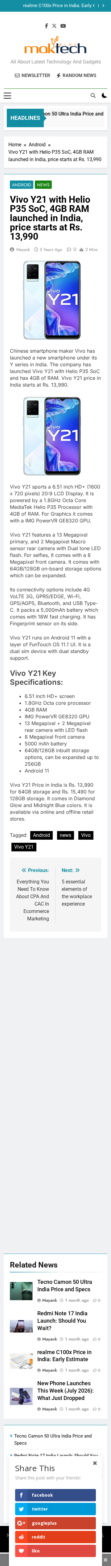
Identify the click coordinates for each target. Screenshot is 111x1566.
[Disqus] (55, 1015)
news (65, 835)
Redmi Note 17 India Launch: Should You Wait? (62, 1320)
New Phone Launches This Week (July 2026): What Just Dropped (52, 6)
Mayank (23, 249)
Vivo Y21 (24, 847)
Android (21, 185)
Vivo (86, 835)
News (43, 185)
